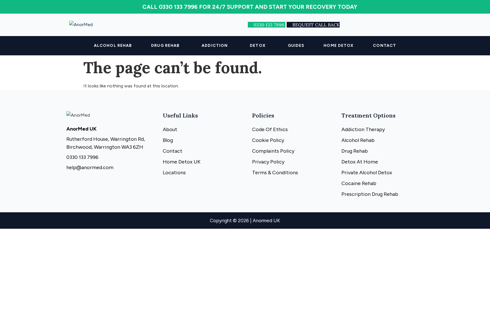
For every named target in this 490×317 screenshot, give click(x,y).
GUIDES (296, 45)
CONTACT (384, 45)
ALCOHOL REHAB (113, 45)
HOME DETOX (339, 45)
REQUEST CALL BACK (316, 25)
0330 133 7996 (269, 25)
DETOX (258, 45)
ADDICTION (215, 45)
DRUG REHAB (165, 45)
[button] (167, 46)
